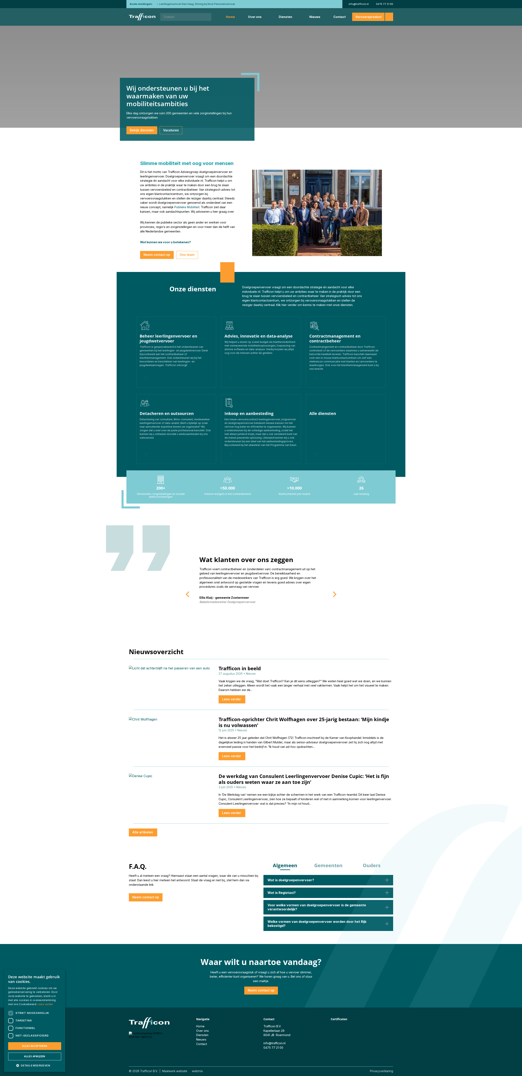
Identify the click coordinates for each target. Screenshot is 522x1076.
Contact (339, 17)
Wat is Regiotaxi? (282, 893)
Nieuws (314, 17)
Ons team (187, 255)
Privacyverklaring (381, 1071)
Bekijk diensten (142, 130)
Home (230, 17)
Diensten (285, 17)
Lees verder (232, 699)
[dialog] (34, 1020)
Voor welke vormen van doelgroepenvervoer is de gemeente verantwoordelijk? (317, 907)
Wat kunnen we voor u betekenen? (165, 242)
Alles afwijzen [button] (34, 1056)
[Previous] (188, 594)
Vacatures (171, 130)
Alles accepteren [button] (34, 1046)
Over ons (255, 17)
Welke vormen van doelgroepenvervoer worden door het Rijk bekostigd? (317, 923)
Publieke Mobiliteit (186, 207)
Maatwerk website (174, 1071)
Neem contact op (157, 255)
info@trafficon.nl (359, 4)
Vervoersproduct (368, 17)
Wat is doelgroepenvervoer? (291, 880)
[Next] (334, 594)
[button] (34, 1065)
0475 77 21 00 (384, 4)
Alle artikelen (143, 832)
